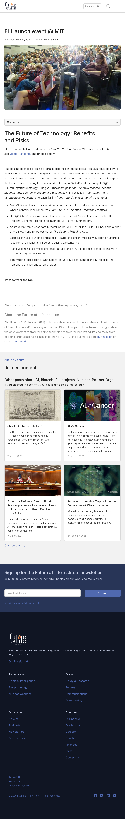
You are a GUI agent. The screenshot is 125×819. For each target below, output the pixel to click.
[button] (92, 6)
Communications (76, 693)
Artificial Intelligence (22, 680)
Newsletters (16, 731)
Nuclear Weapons (20, 693)
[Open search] (108, 6)
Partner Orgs (102, 380)
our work (21, 341)
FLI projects (65, 380)
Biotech (47, 380)
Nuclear (83, 380)
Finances (71, 744)
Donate (70, 738)
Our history (73, 725)
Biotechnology (18, 687)
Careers (71, 731)
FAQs (69, 751)
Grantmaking (74, 700)
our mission (104, 336)
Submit (102, 593)
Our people (73, 718)
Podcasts (15, 725)
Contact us (73, 757)
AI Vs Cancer (75, 426)
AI (37, 380)
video (13, 153)
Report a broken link (19, 785)
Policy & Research (77, 680)
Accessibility (15, 777)
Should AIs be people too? (24, 426)
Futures (70, 687)
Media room (15, 781)
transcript (24, 153)
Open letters (17, 738)
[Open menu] (117, 6)
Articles (14, 718)
